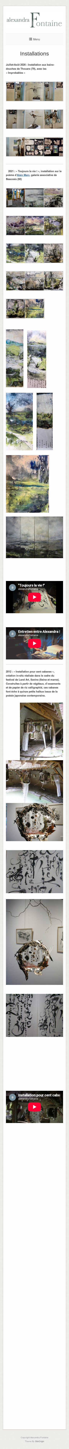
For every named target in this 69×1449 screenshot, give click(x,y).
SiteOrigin (39, 1441)
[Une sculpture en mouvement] (34, 27)
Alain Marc (23, 175)
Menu (36, 39)
